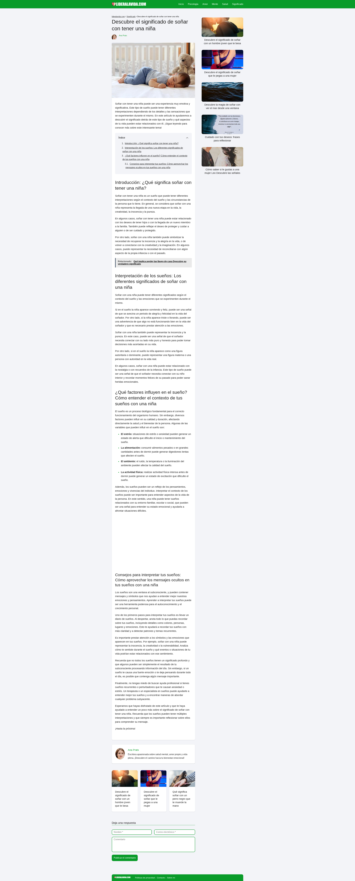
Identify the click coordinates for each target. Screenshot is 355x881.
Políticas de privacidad (145, 878)
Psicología (193, 4)
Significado (237, 4)
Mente (215, 4)
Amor (205, 4)
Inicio (181, 4)
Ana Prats (123, 35)
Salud (225, 4)
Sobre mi (171, 878)
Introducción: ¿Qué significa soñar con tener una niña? (151, 143)
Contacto (161, 878)
